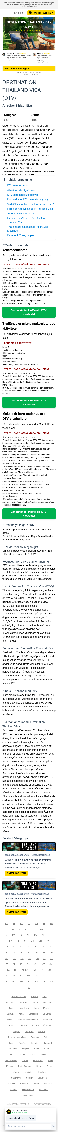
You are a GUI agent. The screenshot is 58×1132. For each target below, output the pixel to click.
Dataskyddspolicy (42, 1104)
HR (22, 958)
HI (19, 929)
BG (37, 958)
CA (28, 964)
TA (51, 975)
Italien (22, 1054)
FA (8, 969)
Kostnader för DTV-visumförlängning (28, 199)
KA (51, 935)
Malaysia (11, 1013)
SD (29, 987)
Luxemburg (38, 1060)
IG (14, 975)
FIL (28, 935)
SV (37, 952)
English (18, 13)
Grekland (13, 1048)
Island (36, 1048)
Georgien (35, 1042)
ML (13, 981)
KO (51, 923)
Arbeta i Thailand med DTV (22, 213)
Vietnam (10, 1025)
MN (40, 940)
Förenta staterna (19, 996)
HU (21, 952)
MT (43, 964)
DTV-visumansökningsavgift (23, 195)
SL (14, 964)
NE (18, 940)
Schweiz (48, 1083)
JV (48, 940)
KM (35, 935)
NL (28, 946)
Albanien (23, 1025)
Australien (43, 1089)
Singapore (33, 1013)
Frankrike (22, 1042)
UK (50, 946)
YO (6, 975)
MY (43, 935)
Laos (36, 1008)
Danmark (35, 1037)
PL (35, 946)
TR (42, 946)
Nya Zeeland (29, 1095)
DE (36, 923)
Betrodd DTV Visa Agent (17, 68)
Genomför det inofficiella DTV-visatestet (29, 312)
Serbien (29, 1077)
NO (6, 958)
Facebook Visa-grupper (20, 235)
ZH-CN (11, 929)
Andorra (35, 1025)
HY (10, 940)
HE (15, 969)
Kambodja (9, 1002)
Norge (39, 1066)
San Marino (16, 1077)
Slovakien (42, 1077)
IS (21, 964)
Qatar (21, 1013)
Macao (46, 1008)
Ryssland (42, 1071)
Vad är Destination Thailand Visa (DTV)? (30, 204)
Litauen (25, 1060)
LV (51, 958)
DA (44, 952)
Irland (46, 1048)
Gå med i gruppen (16, 873)
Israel (12, 1054)
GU (29, 981)
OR (44, 981)
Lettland (44, 1054)
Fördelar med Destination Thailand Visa (30, 209)
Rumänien (28, 1071)
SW (34, 969)
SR (29, 958)
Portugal (15, 1071)
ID (21, 935)
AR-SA (25, 969)
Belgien (16, 1031)
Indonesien (48, 1002)
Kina (45, 996)
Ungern (25, 1048)
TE (6, 981)
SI (25, 940)
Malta (50, 1060)
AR (34, 929)
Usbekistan (47, 1019)
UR (32, 940)
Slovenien (11, 1083)
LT (45, 958)
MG (36, 975)
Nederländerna (25, 1066)
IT (21, 946)
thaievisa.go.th (18, 4)
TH (14, 923)
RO (29, 952)
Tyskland (48, 1042)
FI (52, 952)
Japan (11, 1008)
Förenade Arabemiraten (27, 1019)
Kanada (34, 996)
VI (6, 935)
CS (14, 952)
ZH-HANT (11, 946)
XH (21, 975)
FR (44, 923)
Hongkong (23, 1002)
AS (51, 981)
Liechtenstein (11, 1060)
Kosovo (33, 1054)
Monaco (9, 1066)
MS (13, 935)
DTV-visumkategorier (19, 185)
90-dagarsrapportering (18, 1104)
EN (6, 923)
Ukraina (13, 1089)
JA (29, 923)
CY (50, 964)
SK (14, 958)
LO (49, 929)
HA (42, 969)
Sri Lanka (47, 1013)
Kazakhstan (24, 1008)
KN (21, 981)
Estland (47, 1037)
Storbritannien (28, 1089)
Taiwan (9, 1019)
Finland (9, 1042)
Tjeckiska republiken (17, 1037)
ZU (49, 969)
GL (35, 964)
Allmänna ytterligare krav (21, 190)
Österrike (47, 1025)
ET (7, 964)
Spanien (24, 1083)
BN (41, 929)
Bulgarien (29, 1031)
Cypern (41, 1031)
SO (44, 975)
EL (7, 952)
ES (26, 929)
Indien (35, 1002)
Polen (49, 1066)
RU (21, 923)
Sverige (36, 1083)
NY (28, 975)
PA (36, 981)
